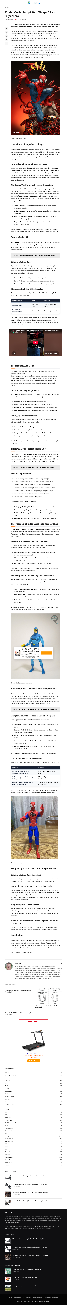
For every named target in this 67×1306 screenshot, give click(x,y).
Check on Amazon (33, 1061)
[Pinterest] (6, 39)
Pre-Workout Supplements (12, 1123)
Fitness (7, 1101)
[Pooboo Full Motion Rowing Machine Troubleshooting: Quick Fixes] (8, 1202)
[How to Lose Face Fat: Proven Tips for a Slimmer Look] (8, 1271)
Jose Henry (18, 963)
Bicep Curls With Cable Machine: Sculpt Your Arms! (18, 1014)
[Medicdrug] (33, 2)
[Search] (60, 3)
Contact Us (27, 1297)
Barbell (7, 1072)
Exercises (7, 1099)
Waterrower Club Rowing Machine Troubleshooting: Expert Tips (30, 1192)
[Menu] (7, 3)
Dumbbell (7, 1094)
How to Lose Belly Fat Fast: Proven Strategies (25, 1277)
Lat (6, 1112)
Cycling (7, 1086)
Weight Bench (9, 1157)
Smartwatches (9, 1141)
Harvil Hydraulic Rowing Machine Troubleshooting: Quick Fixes (30, 1184)
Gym (6, 1107)
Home (11, 1297)
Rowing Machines (10, 1136)
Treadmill (7, 1154)
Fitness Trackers (9, 1104)
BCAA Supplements (10, 1075)
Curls (15, 19)
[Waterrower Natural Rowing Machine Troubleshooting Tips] (8, 1178)
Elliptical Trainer (9, 1096)
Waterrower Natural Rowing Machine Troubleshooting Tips (29, 1176)
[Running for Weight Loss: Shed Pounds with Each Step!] (8, 1288)
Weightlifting (8, 1162)
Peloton (7, 1115)
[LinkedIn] (6, 36)
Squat (6, 1146)
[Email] (6, 43)
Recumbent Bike (9, 1130)
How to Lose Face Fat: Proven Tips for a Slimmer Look (27, 1269)
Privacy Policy (38, 1297)
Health (7, 1109)
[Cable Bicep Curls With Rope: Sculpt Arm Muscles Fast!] (48, 996)
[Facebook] (6, 28)
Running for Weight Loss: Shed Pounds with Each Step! (27, 1286)
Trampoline (8, 1152)
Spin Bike (7, 1144)
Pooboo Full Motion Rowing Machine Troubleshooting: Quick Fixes (31, 1201)
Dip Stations (8, 1091)
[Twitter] (6, 32)
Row (6, 1133)
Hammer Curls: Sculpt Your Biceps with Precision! (18, 991)
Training (7, 1149)
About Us (17, 1297)
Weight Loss (8, 1160)
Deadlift (7, 1088)
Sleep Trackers (9, 1138)
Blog (6, 1078)
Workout (7, 1165)
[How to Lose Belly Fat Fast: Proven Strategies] (8, 1279)
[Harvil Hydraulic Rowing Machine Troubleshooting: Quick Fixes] (8, 1186)
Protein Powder (9, 1128)
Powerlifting (8, 1120)
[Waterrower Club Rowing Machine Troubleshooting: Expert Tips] (8, 1194)
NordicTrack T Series (33, 1055)
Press (6, 1125)
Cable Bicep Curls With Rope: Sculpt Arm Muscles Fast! (48, 1007)
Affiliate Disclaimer (51, 1297)
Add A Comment (33, 1021)
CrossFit (7, 1080)
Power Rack (8, 1117)
